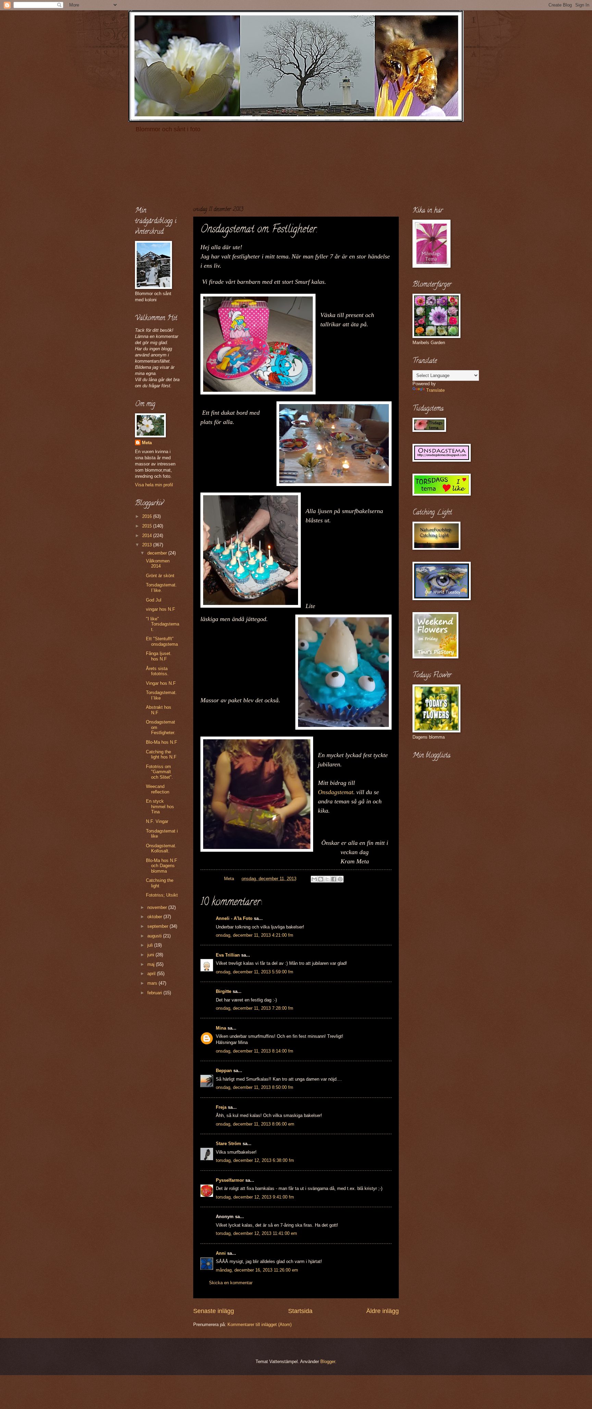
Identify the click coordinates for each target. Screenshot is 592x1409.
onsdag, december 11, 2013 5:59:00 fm (254, 971)
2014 (147, 535)
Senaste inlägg (213, 1311)
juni (151, 954)
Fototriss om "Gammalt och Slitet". (159, 772)
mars (153, 983)
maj (151, 964)
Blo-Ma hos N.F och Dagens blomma (161, 866)
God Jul (153, 600)
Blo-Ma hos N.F (161, 742)
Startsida (300, 1311)
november (157, 907)
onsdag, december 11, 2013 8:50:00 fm (254, 1087)
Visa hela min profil (154, 484)
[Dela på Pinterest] (340, 879)
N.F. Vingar (157, 821)
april (152, 973)
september (158, 926)
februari (155, 992)
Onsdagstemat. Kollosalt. (161, 848)
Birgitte (223, 991)
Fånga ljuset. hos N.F (159, 656)
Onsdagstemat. (336, 792)
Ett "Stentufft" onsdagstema (162, 641)
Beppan (224, 1070)
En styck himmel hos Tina (160, 806)
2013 (147, 544)
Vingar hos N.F (161, 683)
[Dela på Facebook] (333, 879)
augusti (155, 935)
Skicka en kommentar (230, 1282)
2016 (147, 516)
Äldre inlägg (382, 1311)
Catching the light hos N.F (161, 754)
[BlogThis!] (320, 879)
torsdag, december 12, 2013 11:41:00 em (256, 1233)
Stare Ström (228, 1143)
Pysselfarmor (230, 1180)
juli (150, 945)
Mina (221, 1028)
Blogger (327, 1361)
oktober (155, 916)
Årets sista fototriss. (157, 671)
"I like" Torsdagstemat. (162, 624)
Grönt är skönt (160, 575)
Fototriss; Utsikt (162, 895)
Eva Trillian (228, 955)
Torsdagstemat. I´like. (161, 587)
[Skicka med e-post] (314, 879)
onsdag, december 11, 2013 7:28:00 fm (254, 1008)
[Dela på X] (327, 879)
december (157, 553)
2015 (147, 526)
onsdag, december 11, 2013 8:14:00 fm (254, 1051)
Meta (147, 442)
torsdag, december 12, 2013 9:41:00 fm (255, 1197)
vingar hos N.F (160, 609)
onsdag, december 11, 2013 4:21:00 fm (254, 935)
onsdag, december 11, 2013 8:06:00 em (255, 1124)
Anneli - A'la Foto (234, 918)
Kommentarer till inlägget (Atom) (259, 1324)
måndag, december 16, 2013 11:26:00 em (257, 1270)
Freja (221, 1107)
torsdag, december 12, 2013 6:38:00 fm (255, 1160)
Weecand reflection (157, 789)
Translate (435, 390)
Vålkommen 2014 (158, 563)
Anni (221, 1253)
